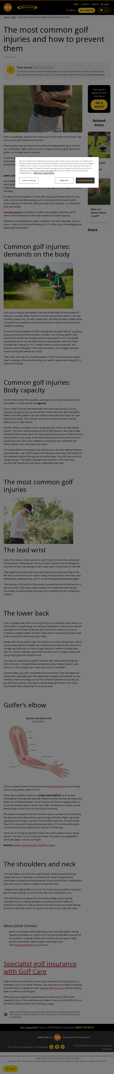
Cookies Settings (29, 180)
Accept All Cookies (85, 180)
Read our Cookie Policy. (44, 173)
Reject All (64, 180)
